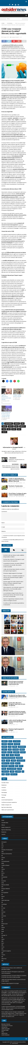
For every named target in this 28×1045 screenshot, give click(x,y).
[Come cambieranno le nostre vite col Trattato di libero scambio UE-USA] (6, 408)
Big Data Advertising (6, 807)
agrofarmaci (8, 423)
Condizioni (3, 790)
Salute (2, 939)
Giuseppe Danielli (15, 37)
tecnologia (5, 771)
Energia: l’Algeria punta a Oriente (17, 395)
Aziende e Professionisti (6, 850)
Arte (2, 846)
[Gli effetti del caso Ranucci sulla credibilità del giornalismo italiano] (7, 617)
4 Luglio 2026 (12, 724)
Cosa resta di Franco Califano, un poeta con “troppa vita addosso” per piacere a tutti (13, 1015)
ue (22, 771)
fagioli (4, 426)
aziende (4, 744)
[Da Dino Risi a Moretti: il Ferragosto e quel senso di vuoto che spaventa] (14, 617)
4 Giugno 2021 (6, 37)
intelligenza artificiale (8, 758)
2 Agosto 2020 (12, 686)
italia (7, 760)
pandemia (4, 766)
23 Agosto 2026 (13, 698)
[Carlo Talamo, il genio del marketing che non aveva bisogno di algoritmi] (20, 631)
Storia (2, 947)
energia (22, 749)
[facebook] (9, 4)
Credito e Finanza (5, 865)
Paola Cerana (19, 487)
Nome (2, 522)
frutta (11, 426)
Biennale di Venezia (5, 1024)
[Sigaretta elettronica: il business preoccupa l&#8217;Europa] (6, 391)
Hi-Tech (3, 908)
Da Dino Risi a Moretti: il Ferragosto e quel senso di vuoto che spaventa (13, 560)
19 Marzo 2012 (12, 487)
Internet (3, 912)
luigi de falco (20, 760)
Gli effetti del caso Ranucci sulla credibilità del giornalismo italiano (13, 556)
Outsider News (5, 782)
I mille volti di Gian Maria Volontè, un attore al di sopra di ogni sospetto (13, 570)
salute (4, 432)
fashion (23, 752)
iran (3, 760)
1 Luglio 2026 (12, 732)
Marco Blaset (19, 483)
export (10, 752)
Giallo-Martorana (5, 900)
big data (10, 744)
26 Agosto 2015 (12, 496)
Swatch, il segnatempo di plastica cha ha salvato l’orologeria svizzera (13, 599)
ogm (4, 429)
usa (3, 774)
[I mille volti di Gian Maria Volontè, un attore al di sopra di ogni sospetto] (7, 622)
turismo (18, 771)
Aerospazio (4, 842)
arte (10, 741)
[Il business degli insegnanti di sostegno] (14, 622)
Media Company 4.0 (6, 805)
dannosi (17, 423)
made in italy (5, 763)
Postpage (3, 795)
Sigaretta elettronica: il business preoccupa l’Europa (6, 397)
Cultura (3, 869)
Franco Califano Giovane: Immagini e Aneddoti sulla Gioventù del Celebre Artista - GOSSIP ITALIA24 (12, 1012)
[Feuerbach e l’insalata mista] (4, 487)
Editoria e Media (5, 885)
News (2, 931)
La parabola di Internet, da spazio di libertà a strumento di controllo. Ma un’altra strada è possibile (13, 565)
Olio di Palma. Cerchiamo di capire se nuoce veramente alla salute (18, 494)
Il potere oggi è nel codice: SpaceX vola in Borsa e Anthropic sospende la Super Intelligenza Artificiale (13, 583)
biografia (16, 744)
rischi (13, 429)
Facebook (16, 752)
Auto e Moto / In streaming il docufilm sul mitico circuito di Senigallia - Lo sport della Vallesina (13, 991)
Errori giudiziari (4, 892)
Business (4, 746)
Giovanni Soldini (4, 1030)
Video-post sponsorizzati (7, 810)
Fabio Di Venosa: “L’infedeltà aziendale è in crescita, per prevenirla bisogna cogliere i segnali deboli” (13, 577)
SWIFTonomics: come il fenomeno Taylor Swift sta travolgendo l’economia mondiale (13, 1002)
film (3, 755)
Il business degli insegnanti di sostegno (12, 573)
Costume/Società (5, 861)
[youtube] (15, 4)
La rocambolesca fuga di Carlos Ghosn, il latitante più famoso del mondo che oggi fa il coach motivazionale (13, 594)
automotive (17, 741)
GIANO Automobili (5, 1029)
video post (14, 774)
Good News (4, 904)
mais (16, 426)
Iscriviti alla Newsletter (7, 800)
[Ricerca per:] (14, 19)
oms (9, 429)
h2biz (11, 755)
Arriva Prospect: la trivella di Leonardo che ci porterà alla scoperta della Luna (16, 683)
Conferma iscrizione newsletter (9, 802)
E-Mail (3, 527)
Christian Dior (4, 1027)
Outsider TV (4, 935)
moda (12, 763)
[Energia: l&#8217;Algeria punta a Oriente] (18, 391)
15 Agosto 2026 (12, 707)
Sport (2, 943)
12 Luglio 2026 (12, 716)
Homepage (4, 792)
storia (19, 768)
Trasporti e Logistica (6, 951)
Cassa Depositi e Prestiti (6, 1025)
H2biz (2, 1032)
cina (10, 746)
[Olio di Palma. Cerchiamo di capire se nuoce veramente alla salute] (4, 495)
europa (4, 752)
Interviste (3, 916)
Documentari (4, 877)
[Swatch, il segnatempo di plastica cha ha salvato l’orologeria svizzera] (7, 631)
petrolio (11, 766)
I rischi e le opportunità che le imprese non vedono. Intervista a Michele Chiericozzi (17, 480)
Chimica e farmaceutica (6, 853)
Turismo (3, 955)
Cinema (3, 857)
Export (3, 896)
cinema (14, 746)
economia (15, 749)
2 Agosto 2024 (12, 483)
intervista (19, 758)
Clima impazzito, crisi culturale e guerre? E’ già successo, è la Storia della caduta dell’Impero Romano (13, 589)
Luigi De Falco (4, 1033)
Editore (3, 797)
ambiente (4, 741)
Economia (3, 881)
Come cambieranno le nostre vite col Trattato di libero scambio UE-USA (6, 414)
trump (12, 771)
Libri (2, 920)
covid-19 (4, 749)
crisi (10, 749)
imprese (17, 755)
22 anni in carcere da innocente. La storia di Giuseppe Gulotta (13, 1008)
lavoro (13, 760)
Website (3, 531)
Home (2, 820)
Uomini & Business (5, 1035)
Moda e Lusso (4, 923)
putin (21, 766)
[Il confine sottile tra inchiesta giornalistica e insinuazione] (14, 631)
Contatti (3, 787)
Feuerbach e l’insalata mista (16, 486)
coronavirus (22, 746)
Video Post (3, 958)
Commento (4, 511)
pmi (17, 766)
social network (12, 768)
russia (3, 768)
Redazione (3, 785)
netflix (18, 763)
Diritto (2, 873)
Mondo (3, 927)
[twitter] (12, 4)
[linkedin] (18, 4)
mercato (22, 426)
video (7, 774)
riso (19, 429)
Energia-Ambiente (5, 888)
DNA (22, 423)
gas (7, 755)
